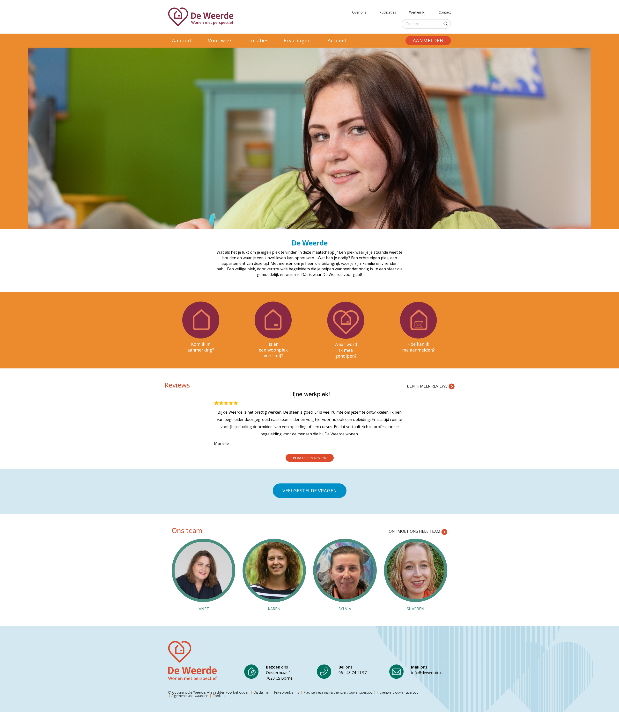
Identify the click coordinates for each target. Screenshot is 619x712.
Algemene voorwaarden (189, 696)
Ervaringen (297, 40)
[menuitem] (186, 41)
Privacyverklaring (286, 692)
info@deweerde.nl (427, 672)
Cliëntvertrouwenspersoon (399, 692)
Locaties (258, 40)
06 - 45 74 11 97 (353, 672)
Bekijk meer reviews (428, 386)
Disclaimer (262, 692)
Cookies (219, 696)
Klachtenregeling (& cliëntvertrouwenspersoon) (339, 692)
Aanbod (181, 40)
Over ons (359, 11)
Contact (445, 11)
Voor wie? (219, 40)
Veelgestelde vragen (309, 490)
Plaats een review (309, 457)
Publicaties (387, 11)
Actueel (337, 40)
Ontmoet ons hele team (415, 531)
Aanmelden (428, 40)
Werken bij (417, 11)
